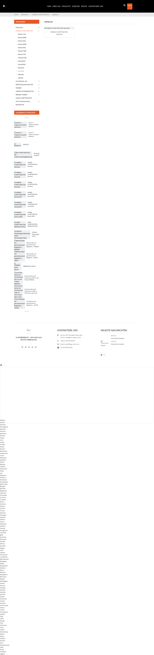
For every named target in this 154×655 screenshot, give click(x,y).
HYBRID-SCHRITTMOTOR (40, 15)
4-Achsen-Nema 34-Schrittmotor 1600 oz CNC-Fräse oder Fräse (31, 291)
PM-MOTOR (20, 105)
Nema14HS (22, 41)
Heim (49, 6)
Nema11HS (22, 34)
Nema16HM (22, 44)
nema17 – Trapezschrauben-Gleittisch (33, 134)
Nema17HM (22, 51)
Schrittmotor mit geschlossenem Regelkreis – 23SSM (32, 303)
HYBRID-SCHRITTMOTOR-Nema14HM (33, 214)
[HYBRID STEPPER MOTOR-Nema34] (59, 28)
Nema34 (55, 15)
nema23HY (22, 61)
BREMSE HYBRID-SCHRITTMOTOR (22, 95)
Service (84, 6)
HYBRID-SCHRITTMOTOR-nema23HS (33, 204)
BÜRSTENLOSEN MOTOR (24, 85)
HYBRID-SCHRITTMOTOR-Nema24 (33, 184)
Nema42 (21, 74)
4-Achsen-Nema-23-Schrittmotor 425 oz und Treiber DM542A (32, 278)
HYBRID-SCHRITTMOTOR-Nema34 (33, 174)
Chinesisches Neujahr (117, 338)
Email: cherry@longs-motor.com (70, 344)
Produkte (66, 6)
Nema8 (20, 78)
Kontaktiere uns (96, 6)
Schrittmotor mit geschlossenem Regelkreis (25, 81)
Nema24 (21, 68)
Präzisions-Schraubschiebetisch (23, 27)
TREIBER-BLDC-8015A (29, 266)
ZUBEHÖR (76, 6)
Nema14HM (22, 38)
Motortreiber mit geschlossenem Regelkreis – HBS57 (32, 256)
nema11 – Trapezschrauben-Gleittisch (33, 124)
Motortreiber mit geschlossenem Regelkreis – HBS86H (33, 245)
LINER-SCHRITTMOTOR (24, 98)
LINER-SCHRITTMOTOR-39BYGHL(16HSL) (33, 224)
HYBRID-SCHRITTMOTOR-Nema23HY (33, 194)
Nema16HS (22, 48)
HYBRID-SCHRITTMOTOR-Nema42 (33, 164)
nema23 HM (22, 58)
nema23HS (22, 64)
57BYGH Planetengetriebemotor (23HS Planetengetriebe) (39, 234)
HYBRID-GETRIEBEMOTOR (25, 91)
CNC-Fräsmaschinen (23, 101)
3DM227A (26, 144)
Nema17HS (22, 54)
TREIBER (18, 88)
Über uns (56, 6)
